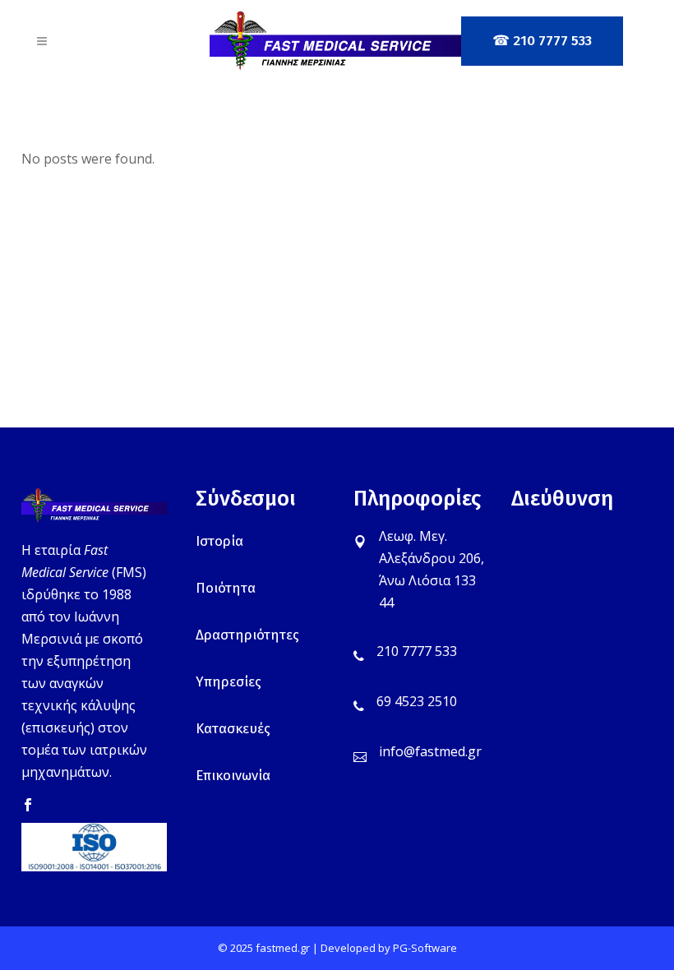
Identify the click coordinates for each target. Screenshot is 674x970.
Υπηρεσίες (228, 682)
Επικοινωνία (233, 775)
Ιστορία (219, 541)
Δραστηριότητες (247, 635)
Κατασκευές (233, 728)
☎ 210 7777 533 (542, 40)
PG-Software (425, 947)
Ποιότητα (226, 588)
